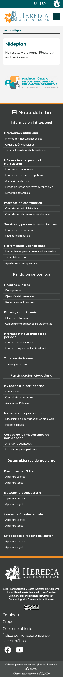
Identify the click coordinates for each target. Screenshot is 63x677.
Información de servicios (19, 230)
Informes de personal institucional (25, 348)
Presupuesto (13, 290)
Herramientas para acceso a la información (30, 251)
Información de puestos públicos (24, 175)
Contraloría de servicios (19, 397)
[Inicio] (31, 17)
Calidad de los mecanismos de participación (26, 436)
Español (44, 3)
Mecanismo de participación (24, 413)
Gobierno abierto (17, 628)
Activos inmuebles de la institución (26, 150)
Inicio (7, 30)
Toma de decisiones (18, 358)
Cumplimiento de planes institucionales (28, 324)
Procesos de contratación (23, 203)
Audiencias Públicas (17, 403)
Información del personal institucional (22, 161)
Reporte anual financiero (20, 302)
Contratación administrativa (21, 208)
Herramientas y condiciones (24, 245)
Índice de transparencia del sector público (26, 638)
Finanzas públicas (17, 285)
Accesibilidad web (16, 257)
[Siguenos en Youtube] (19, 650)
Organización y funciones (20, 145)
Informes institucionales (19, 343)
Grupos (9, 621)
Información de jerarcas (19, 169)
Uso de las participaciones (21, 449)
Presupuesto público (19, 471)
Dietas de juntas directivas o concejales (29, 187)
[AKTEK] (31, 669)
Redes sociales (14, 425)
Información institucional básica (23, 139)
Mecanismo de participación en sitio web (29, 419)
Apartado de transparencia (21, 263)
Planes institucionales (18, 318)
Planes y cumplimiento (20, 312)
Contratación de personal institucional (27, 214)
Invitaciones (12, 391)
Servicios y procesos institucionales (30, 224)
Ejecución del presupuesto (21, 296)
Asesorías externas (17, 181)
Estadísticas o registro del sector (28, 535)
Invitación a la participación (24, 386)
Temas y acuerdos (16, 364)
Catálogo (11, 614)
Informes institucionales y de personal (25, 335)
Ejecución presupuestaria (22, 492)
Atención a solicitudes (18, 444)
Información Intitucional (21, 133)
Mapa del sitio (34, 112)
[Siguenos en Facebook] (8, 650)
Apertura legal (14, 483)
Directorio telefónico (17, 193)
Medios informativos (17, 236)
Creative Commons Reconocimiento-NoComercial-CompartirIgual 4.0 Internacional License (32, 596)
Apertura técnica (15, 477)
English (36, 3)
